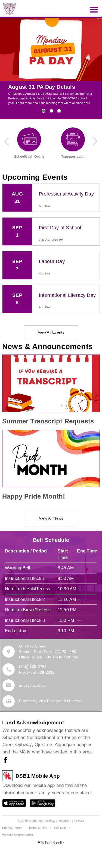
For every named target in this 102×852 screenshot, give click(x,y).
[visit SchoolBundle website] (51, 843)
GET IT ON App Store (11, 804)
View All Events (51, 332)
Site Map (60, 827)
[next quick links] (94, 141)
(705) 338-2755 (33, 666)
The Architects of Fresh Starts (48, 87)
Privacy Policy (12, 827)
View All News (51, 518)
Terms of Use (38, 827)
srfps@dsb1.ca (32, 685)
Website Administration (17, 834)
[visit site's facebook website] (5, 760)
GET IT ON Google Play (39, 804)
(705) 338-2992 (41, 672)
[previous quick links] (7, 141)
